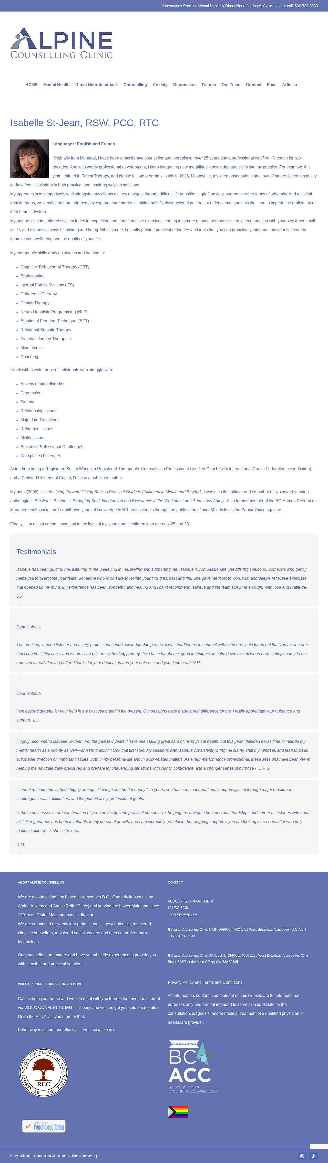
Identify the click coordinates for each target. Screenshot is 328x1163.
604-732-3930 (178, 908)
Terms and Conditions (222, 982)
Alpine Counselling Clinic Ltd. (45, 1156)
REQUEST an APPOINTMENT (191, 901)
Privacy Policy (181, 982)
